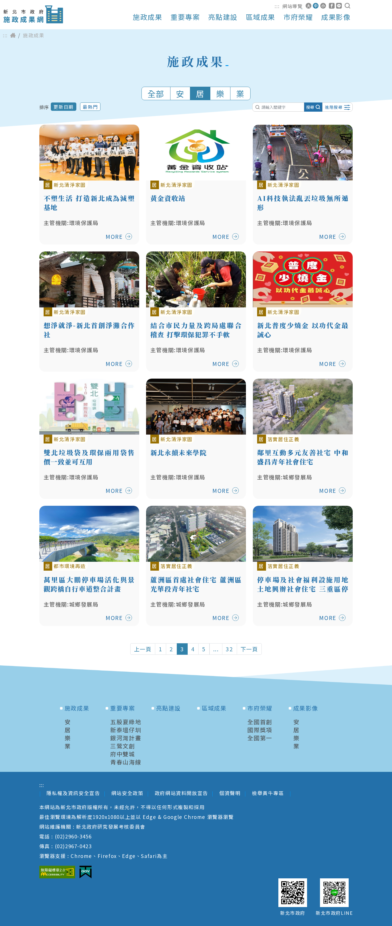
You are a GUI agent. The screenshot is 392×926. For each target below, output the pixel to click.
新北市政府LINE (334, 913)
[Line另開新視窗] (339, 6)
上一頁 (143, 649)
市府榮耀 (298, 17)
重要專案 (185, 17)
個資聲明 (229, 793)
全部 (156, 93)
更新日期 (63, 106)
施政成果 (147, 17)
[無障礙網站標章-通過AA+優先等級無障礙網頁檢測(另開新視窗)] (57, 872)
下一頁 (249, 649)
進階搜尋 (334, 107)
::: (277, 6)
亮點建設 (222, 17)
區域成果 (260, 17)
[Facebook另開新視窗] (332, 6)
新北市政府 (292, 913)
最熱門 (90, 106)
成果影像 (335, 17)
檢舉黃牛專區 (269, 793)
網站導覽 (292, 6)
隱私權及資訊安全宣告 (73, 793)
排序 (44, 107)
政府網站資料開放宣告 (181, 793)
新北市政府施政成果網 (33, 14)
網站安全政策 (127, 793)
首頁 (13, 35)
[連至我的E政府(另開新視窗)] (85, 872)
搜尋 (310, 107)
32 (229, 649)
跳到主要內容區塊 (27, 4)
